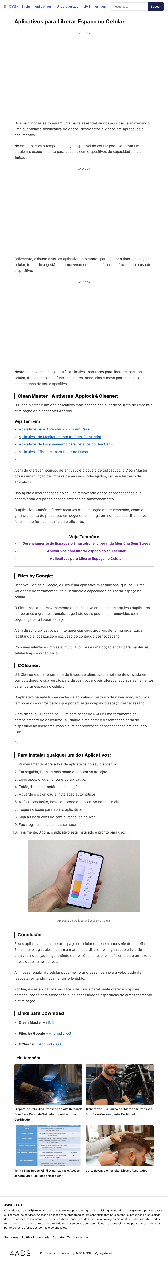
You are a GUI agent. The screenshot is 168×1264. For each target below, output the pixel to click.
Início (26, 6)
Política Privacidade (35, 1237)
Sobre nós (11, 1237)
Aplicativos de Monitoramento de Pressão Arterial (60, 437)
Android (55, 1033)
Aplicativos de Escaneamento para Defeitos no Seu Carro (66, 444)
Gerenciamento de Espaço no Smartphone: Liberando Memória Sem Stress (86, 543)
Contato (58, 1237)
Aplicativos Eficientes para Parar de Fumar (54, 452)
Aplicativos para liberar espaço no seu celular (86, 551)
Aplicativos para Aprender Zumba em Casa (54, 429)
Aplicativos (43, 6)
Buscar (156, 6)
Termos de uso (77, 1237)
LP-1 (86, 6)
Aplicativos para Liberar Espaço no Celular (86, 558)
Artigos (100, 6)
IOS (51, 1022)
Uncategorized (67, 6)
